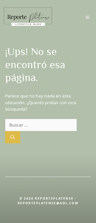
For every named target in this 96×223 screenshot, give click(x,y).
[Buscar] (12, 137)
